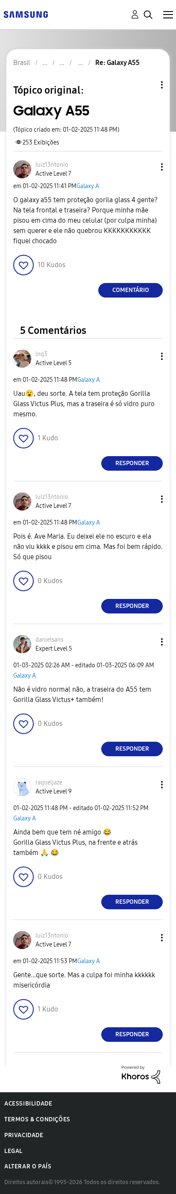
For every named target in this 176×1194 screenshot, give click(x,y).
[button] (147, 167)
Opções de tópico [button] (147, 84)
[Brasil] (25, 14)
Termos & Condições (37, 1119)
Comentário (130, 290)
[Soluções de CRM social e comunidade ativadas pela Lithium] (141, 1074)
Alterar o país (27, 1166)
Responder (132, 463)
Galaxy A (87, 186)
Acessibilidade (28, 1103)
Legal (13, 1151)
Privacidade (24, 1135)
